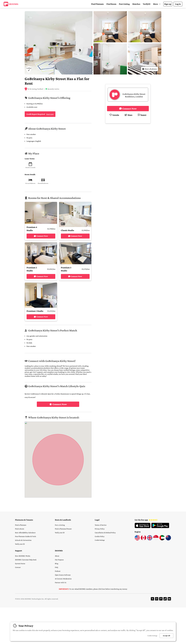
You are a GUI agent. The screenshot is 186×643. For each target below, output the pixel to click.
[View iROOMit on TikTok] (165, 598)
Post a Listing (60, 525)
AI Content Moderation (63, 579)
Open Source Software (63, 575)
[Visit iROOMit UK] (149, 540)
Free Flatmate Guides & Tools (25, 536)
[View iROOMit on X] (152, 598)
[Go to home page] (11, 4)
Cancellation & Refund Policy (105, 533)
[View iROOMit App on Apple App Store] (142, 527)
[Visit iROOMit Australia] (168, 540)
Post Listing (124, 4)
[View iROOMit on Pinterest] (160, 598)
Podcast (57, 571)
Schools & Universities (23, 540)
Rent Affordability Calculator (25, 533)
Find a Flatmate (20, 525)
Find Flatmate (97, 4)
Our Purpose (59, 560)
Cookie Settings (100, 540)
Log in (178, 4)
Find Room (111, 4)
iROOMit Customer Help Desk (25, 560)
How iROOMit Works (22, 556)
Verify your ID (20, 544)
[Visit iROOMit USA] (137, 540)
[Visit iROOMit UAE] (162, 540)
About (57, 556)
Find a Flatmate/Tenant (63, 529)
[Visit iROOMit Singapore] (156, 540)
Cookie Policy (99, 536)
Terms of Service (100, 525)
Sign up (167, 4)
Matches (136, 4)
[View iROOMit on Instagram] (156, 598)
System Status (20, 563)
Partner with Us (60, 582)
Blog (56, 563)
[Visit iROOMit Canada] (143, 540)
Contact (18, 567)
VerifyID (146, 4)
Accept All (166, 636)
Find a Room (19, 529)
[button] (157, 4)
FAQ (56, 567)
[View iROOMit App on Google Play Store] (160, 527)
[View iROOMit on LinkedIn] (169, 598)
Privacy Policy (100, 529)
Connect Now (60, 404)
